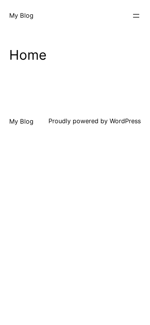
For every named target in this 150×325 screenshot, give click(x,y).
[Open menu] (136, 15)
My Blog (21, 15)
